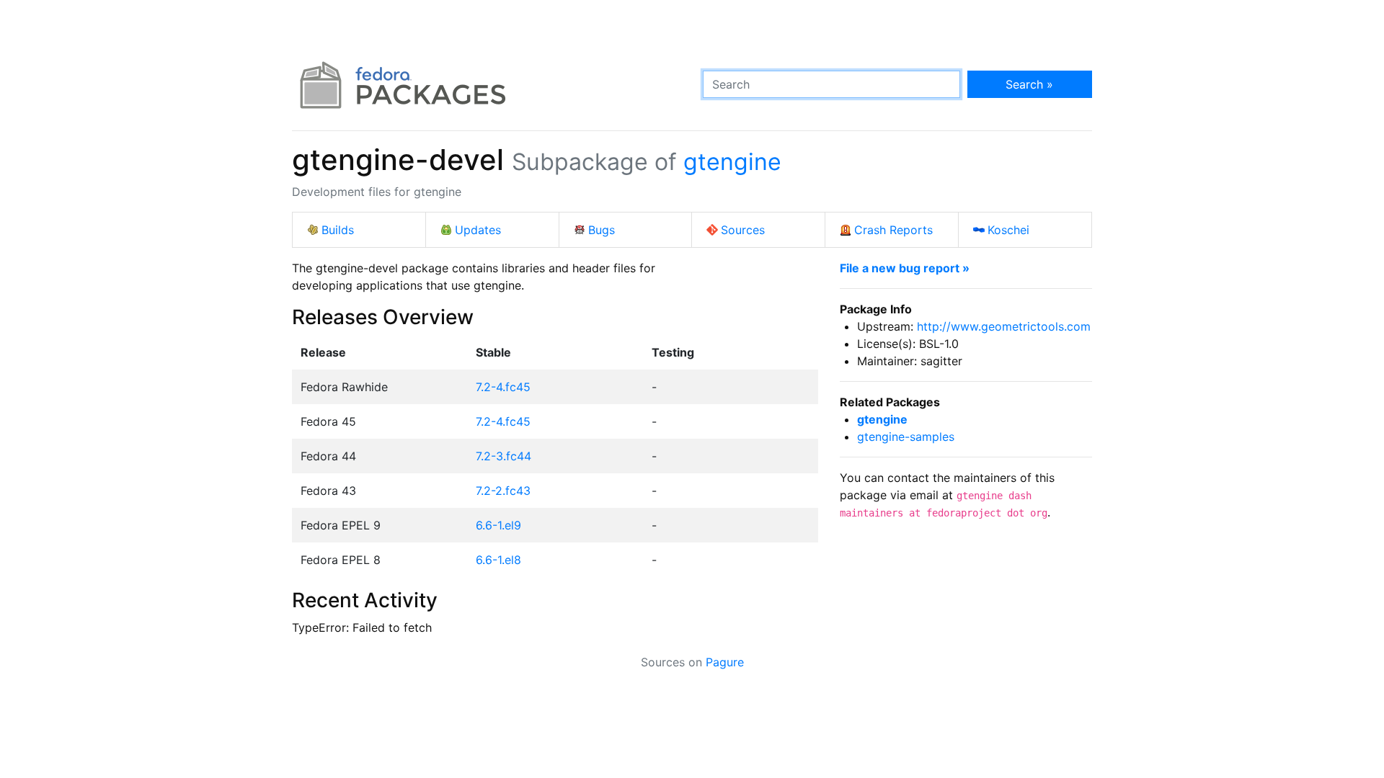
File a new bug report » (905, 268)
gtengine (732, 162)
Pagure (725, 662)
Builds (337, 230)
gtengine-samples (905, 436)
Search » (1029, 84)
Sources (743, 230)
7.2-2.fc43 (503, 490)
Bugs (601, 230)
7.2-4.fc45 (503, 387)
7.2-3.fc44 (503, 456)
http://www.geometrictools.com (1004, 326)
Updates (478, 230)
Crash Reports (893, 230)
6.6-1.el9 (498, 525)
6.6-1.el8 (498, 560)
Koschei (1008, 230)
